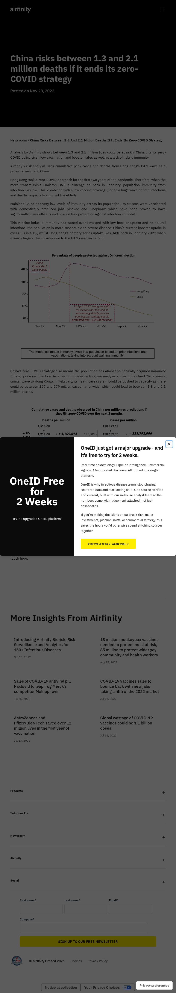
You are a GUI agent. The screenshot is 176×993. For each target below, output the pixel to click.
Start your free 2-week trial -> (108, 544)
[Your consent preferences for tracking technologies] (154, 985)
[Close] (169, 444)
